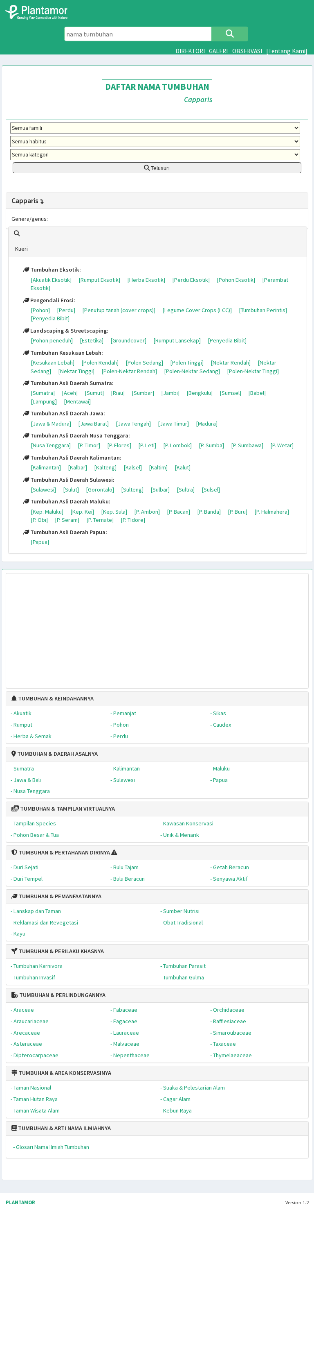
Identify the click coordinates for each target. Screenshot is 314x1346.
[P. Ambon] (147, 511)
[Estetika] (91, 340)
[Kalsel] (132, 467)
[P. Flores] (119, 445)
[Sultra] (186, 489)
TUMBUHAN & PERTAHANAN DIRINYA (63, 852)
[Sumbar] (143, 393)
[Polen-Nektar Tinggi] (253, 371)
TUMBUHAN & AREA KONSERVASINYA (64, 1072)
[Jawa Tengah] (133, 423)
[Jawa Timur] (173, 423)
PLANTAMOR (20, 1202)
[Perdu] (66, 310)
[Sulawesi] (43, 489)
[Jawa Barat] (93, 423)
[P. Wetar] (282, 445)
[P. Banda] (209, 511)
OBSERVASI (247, 51)
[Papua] (40, 542)
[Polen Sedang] (144, 362)
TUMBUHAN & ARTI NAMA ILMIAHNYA (64, 1128)
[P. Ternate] (100, 519)
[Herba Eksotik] (146, 279)
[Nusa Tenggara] (51, 445)
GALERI (218, 51)
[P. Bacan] (178, 511)
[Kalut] (183, 467)
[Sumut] (94, 393)
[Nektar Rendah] (231, 362)
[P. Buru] (237, 511)
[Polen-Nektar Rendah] (129, 371)
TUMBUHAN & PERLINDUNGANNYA (61, 995)
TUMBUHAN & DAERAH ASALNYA (57, 753)
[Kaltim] (158, 467)
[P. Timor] (89, 445)
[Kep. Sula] (114, 511)
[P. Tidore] (133, 519)
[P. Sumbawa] (247, 445)
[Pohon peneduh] (52, 340)
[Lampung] (44, 401)
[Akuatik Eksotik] (51, 279)
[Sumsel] (230, 393)
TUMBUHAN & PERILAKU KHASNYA (60, 951)
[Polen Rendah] (100, 362)
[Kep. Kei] (82, 511)
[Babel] (257, 393)
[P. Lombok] (177, 445)
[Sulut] (71, 489)
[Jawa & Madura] (51, 423)
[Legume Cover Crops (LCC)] (197, 310)
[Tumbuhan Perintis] (263, 310)
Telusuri (160, 168)
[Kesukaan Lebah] (52, 362)
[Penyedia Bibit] (50, 318)
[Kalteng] (105, 467)
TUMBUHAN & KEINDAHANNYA (55, 698)
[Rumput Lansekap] (177, 340)
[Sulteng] (132, 489)
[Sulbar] (160, 489)
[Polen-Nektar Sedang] (192, 371)
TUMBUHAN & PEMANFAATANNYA (59, 896)
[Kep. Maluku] (47, 511)
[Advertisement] (157, 626)
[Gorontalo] (100, 489)
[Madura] (207, 423)
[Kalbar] (77, 467)
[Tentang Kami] (286, 51)
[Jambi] (170, 393)
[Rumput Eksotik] (99, 279)
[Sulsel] (211, 489)
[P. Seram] (67, 519)
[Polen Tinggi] (187, 362)
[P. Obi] (39, 519)
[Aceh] (70, 393)
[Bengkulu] (199, 393)
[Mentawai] (77, 401)
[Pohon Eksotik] (236, 279)
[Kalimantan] (46, 467)
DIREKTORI (190, 51)
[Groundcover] (128, 340)
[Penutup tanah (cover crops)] (118, 310)
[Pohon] (40, 310)
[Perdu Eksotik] (191, 279)
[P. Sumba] (211, 445)
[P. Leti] (147, 445)
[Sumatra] (43, 393)
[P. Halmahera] (271, 511)
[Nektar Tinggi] (76, 371)
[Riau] (118, 393)
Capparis (24, 200)
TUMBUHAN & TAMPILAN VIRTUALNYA (67, 808)
